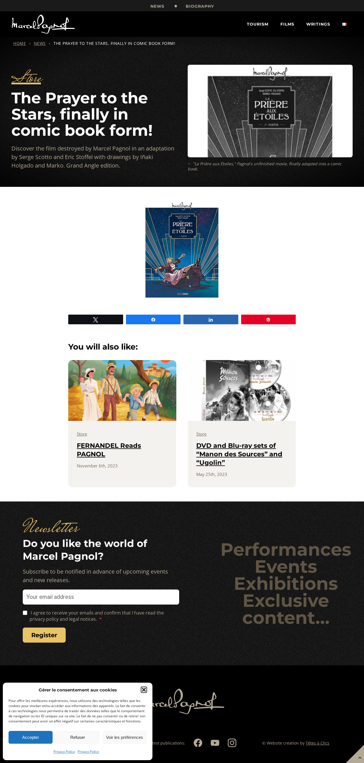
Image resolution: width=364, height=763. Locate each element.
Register (44, 635)
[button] (144, 690)
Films (287, 24)
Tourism (257, 24)
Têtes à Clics (317, 743)
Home (19, 43)
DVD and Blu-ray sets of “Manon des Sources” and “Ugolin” (239, 454)
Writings (318, 24)
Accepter (30, 737)
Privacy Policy (64, 751)
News (157, 6)
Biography (200, 6)
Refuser (77, 737)
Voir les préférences (124, 737)
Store (26, 79)
